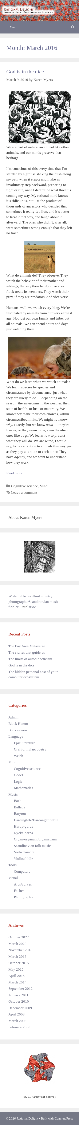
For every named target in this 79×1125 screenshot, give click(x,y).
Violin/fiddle (23, 859)
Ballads (19, 807)
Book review (17, 730)
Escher (19, 891)
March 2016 (17, 957)
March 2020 (17, 944)
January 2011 (18, 995)
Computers (22, 872)
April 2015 (16, 976)
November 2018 (20, 950)
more (32, 607)
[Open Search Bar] (73, 27)
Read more (14, 473)
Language (15, 736)
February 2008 (19, 1027)
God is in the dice (25, 71)
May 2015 (16, 969)
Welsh (18, 756)
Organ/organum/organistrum (35, 839)
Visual (13, 878)
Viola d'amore (24, 852)
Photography (23, 897)
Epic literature (24, 743)
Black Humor (18, 724)
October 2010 (18, 1001)
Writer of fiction (20, 596)
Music (13, 794)
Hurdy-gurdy (23, 826)
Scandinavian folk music (32, 846)
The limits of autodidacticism (30, 659)
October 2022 (18, 937)
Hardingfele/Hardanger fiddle (36, 820)
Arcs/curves (23, 884)
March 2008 (17, 1021)
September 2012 (20, 989)
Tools (12, 865)
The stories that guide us (26, 652)
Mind (44, 486)
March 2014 (17, 982)
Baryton (20, 814)
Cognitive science (24, 486)
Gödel (18, 775)
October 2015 (18, 963)
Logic (18, 782)
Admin (13, 717)
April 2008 (16, 1014)
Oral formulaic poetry (30, 749)
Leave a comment (24, 493)
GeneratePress (64, 1118)
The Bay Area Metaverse (26, 646)
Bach (17, 801)
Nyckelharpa (23, 833)
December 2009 (20, 1008)
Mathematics (23, 788)
